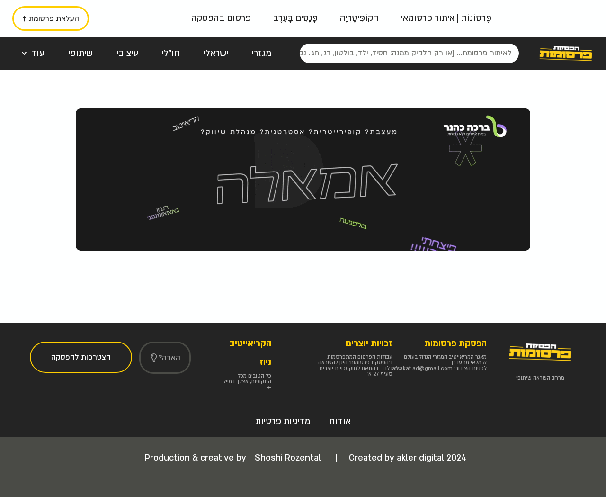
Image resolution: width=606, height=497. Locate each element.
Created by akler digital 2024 (407, 458)
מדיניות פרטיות (282, 421)
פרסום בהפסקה (221, 18)
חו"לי (171, 53)
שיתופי (80, 53)
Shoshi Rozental (289, 458)
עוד (38, 53)
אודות (340, 421)
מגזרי (261, 53)
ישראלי (216, 53)
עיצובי (127, 53)
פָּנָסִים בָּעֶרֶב (295, 18)
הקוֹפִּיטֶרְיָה (359, 18)
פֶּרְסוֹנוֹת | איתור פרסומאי (446, 18)
